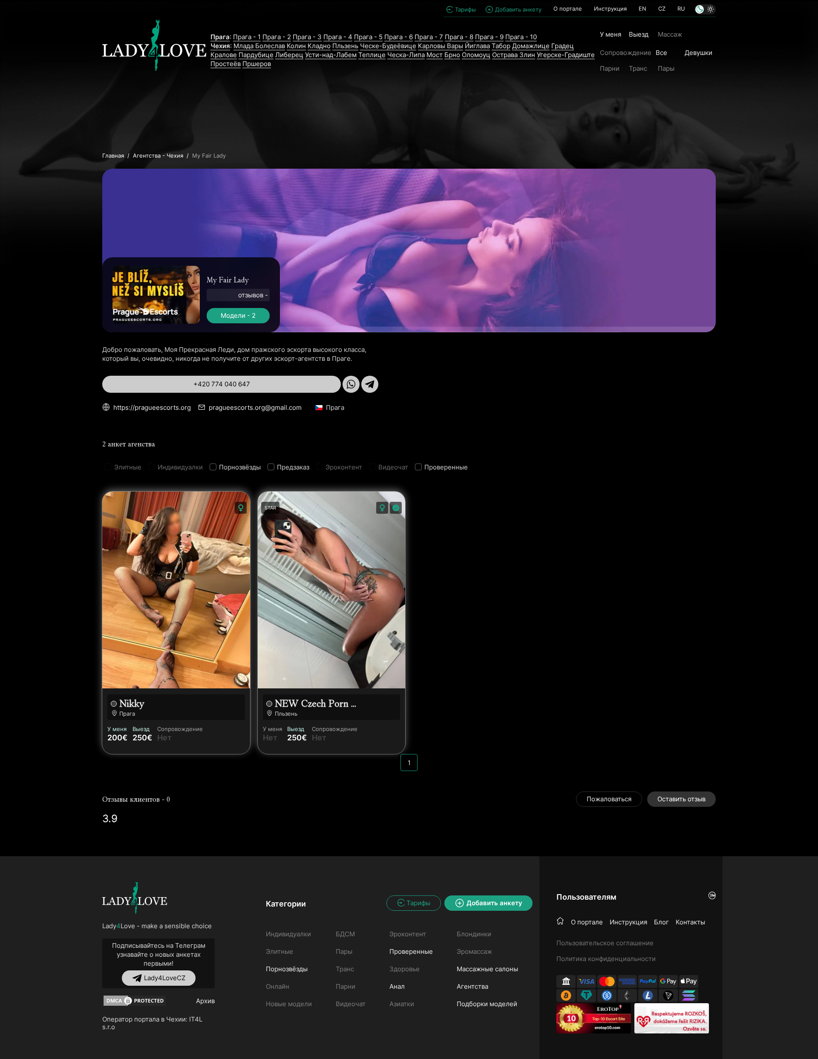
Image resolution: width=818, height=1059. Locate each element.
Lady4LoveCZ (164, 978)
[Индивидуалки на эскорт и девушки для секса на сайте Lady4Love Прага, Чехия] (154, 50)
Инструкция (610, 8)
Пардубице (256, 55)
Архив (205, 1001)
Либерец (289, 55)
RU (681, 8)
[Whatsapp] (351, 384)
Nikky (131, 703)
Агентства (472, 986)
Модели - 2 (238, 315)
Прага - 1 (247, 37)
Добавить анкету (518, 9)
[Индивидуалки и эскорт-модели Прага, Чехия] (134, 898)
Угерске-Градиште (566, 55)
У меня (610, 34)
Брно (452, 55)
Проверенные (446, 467)
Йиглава (477, 46)
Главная (113, 155)
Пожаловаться (609, 799)
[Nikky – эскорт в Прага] (176, 590)
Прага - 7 (429, 37)
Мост (434, 55)
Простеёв (225, 64)
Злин (527, 55)
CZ (661, 8)
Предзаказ (293, 467)
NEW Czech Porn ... (315, 703)
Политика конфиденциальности (606, 959)
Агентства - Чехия (158, 155)
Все (661, 53)
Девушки (698, 53)
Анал (397, 986)
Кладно (319, 46)
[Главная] (560, 921)
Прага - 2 (276, 37)
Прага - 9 (489, 37)
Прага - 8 (459, 37)
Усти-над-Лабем (331, 55)
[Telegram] (369, 384)
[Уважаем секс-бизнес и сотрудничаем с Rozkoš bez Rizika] (671, 1018)
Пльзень (345, 46)
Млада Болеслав (259, 46)
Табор (501, 46)
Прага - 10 (521, 37)
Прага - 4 (337, 37)
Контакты (690, 922)
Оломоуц (476, 55)
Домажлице (531, 46)
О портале (567, 8)
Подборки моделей (487, 1004)
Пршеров (256, 64)
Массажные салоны (487, 969)
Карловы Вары (440, 46)
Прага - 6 (398, 37)
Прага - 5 (368, 37)
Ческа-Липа (406, 55)
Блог (661, 922)
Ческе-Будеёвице (388, 46)
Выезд (638, 34)
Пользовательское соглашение (605, 943)
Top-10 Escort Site (608, 1018)
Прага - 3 (307, 37)
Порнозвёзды (240, 467)
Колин (296, 46)
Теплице (372, 55)
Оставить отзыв (681, 799)
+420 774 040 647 (221, 384)
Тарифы (465, 9)
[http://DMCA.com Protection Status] (134, 1000)
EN (642, 8)
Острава (505, 55)
